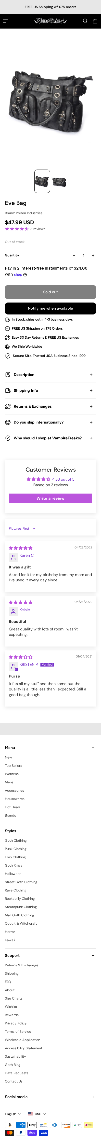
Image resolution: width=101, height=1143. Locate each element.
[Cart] (95, 21)
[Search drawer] (85, 21)
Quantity (12, 255)
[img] (20, 548)
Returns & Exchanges (32, 406)
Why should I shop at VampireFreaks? (48, 438)
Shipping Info (26, 390)
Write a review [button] (50, 498)
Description (24, 374)
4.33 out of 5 (63, 479)
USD (38, 1114)
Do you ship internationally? (38, 422)
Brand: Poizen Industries (23, 213)
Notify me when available (50, 308)
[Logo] (50, 21)
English (10, 1114)
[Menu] (6, 21)
